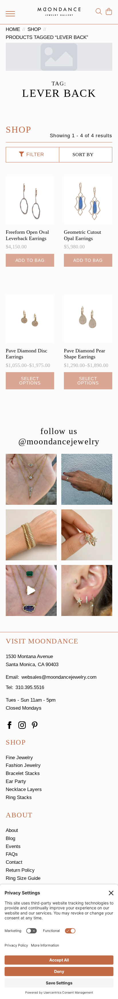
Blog (10, 838)
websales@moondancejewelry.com (59, 677)
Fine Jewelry (19, 757)
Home (13, 29)
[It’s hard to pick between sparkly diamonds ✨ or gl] (31, 534)
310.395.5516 (29, 687)
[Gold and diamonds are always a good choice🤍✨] (31, 479)
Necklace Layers (24, 789)
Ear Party (16, 781)
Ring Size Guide (23, 878)
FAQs (12, 854)
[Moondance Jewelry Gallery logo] (59, 11)
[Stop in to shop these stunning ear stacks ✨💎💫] (86, 590)
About (12, 830)
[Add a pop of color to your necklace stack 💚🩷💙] (31, 590)
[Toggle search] (99, 11)
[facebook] (9, 725)
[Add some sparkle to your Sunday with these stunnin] (86, 534)
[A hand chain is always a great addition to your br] (86, 479)
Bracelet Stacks (23, 773)
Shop (34, 29)
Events (13, 846)
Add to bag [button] (30, 260)
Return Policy (20, 870)
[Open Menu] (10, 13)
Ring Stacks (19, 797)
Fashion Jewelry (23, 765)
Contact (14, 862)
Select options (29, 380)
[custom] (34, 725)
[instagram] (22, 725)
